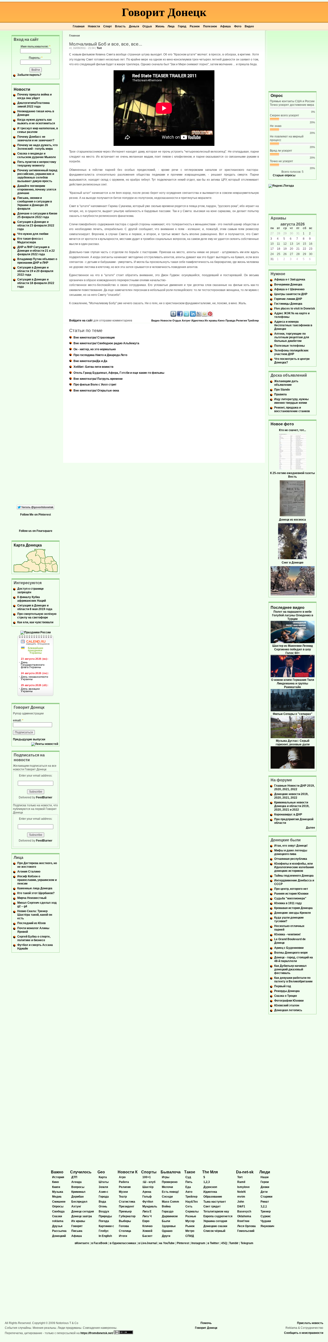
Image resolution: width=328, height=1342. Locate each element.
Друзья (57, 1226)
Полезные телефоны (289, 345)
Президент (126, 1206)
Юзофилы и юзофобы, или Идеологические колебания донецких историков (294, 867)
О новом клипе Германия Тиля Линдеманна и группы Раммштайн (292, 683)
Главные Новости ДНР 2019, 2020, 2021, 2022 (294, 787)
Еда (188, 1187)
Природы (105, 1216)
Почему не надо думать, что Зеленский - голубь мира (37, 146)
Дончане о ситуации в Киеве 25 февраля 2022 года (37, 215)
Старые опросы (284, 175)
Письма (76, 1231)
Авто (188, 1192)
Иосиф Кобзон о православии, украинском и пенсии (37, 880)
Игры (165, 1177)
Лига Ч (147, 1216)
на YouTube (167, 1243)
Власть (120, 26)
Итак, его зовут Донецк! (291, 845)
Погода (104, 1221)
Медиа (56, 1196)
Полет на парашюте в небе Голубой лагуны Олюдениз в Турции (292, 615)
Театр (123, 1196)
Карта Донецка (28, 545)
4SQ (224, 1243)
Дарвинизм (170, 1216)
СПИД (189, 1236)
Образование (212, 1196)
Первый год (282, 986)
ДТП (74, 1177)
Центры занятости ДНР (290, 294)
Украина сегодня (215, 1221)
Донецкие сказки (215, 1226)
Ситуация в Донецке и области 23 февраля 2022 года (35, 225)
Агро (122, 1177)
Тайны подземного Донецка (294, 875)
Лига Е (147, 1211)
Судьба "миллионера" (290, 898)
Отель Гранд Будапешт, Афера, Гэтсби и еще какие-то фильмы (118, 372)
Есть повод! (170, 1192)
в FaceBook (99, 1243)
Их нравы (211, 320)
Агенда (76, 1182)
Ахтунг (186, 320)
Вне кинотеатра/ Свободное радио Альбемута (106, 343)
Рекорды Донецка (287, 991)
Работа (124, 1182)
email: (18, 720)
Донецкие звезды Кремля (292, 912)
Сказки (57, 1216)
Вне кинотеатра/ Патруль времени (97, 378)
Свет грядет (212, 1206)
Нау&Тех (191, 1201)
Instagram (198, 1243)
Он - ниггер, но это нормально (94, 349)
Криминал (78, 1192)
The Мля (210, 1172)
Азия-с (103, 1192)
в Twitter (213, 1243)
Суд (188, 1177)
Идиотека (197, 320)
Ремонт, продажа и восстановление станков (292, 409)
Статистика (127, 1201)
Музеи (123, 1192)
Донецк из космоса (292, 519)
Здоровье (169, 1226)
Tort (99, 48)
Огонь (103, 1206)
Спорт (107, 26)
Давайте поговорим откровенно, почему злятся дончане (36, 189)
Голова (124, 1226)
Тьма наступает (214, 1201)
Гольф (147, 1196)
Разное (195, 26)
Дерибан (77, 1196)
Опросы (57, 1206)
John (240, 1201)
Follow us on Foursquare (35, 531)
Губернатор (127, 1216)
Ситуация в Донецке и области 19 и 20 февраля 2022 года (35, 271)
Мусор (189, 1221)
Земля (103, 1187)
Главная (79, 26)
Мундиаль (149, 1206)
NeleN (241, 1192)
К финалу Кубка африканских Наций (31, 598)
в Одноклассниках (123, 1243)
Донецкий (59, 1236)
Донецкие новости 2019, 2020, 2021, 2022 (291, 795)
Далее (310, 827)
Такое (189, 1172)
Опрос (277, 96)
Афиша (225, 26)
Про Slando (282, 389)
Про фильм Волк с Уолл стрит (94, 384)
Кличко (147, 1226)
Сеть (188, 1206)
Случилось (80, 1172)
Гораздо (167, 1211)
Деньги (134, 26)
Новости (94, 26)
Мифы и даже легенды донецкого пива (290, 852)
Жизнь (159, 26)
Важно (57, 1172)
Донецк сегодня (82, 1211)
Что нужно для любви (32, 234)
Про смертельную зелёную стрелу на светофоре (36, 615)
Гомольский (245, 1231)
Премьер (125, 1211)
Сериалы (192, 1211)
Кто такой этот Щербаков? (36, 893)
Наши (264, 1177)
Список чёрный (214, 1231)
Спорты (149, 1172)
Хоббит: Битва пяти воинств (93, 366)
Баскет (147, 1236)
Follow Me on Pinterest (35, 514)
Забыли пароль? (29, 75)
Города (104, 1196)
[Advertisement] (292, 60)
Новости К (128, 1172)
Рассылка (59, 1231)
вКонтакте (82, 1243)
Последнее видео (287, 608)
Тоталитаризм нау (216, 1211)
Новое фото (282, 424)
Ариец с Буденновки (289, 948)
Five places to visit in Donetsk (294, 308)
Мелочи (167, 1187)
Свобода (58, 1211)
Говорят (77, 1226)
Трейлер (253, 320)
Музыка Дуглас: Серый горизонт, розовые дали (293, 742)
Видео (249, 26)
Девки (265, 1187)
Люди (264, 1172)
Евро (145, 1221)
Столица (125, 1231)
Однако (167, 1231)
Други (166, 1236)
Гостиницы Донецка (288, 303)
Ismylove (243, 1187)
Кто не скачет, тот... (292, 430)
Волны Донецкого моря (291, 952)
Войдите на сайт (81, 320)
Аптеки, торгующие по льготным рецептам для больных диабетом (291, 337)
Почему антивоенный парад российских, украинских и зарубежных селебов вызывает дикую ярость (37, 176)
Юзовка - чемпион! (287, 934)
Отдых (147, 26)
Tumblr (233, 1243)
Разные (190, 1216)
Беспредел (79, 1201)
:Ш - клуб (148, 1182)
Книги (56, 1187)
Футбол (147, 1201)
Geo (101, 1172)
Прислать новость (310, 1323)
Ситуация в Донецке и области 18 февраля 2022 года (35, 283)
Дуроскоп (210, 1187)
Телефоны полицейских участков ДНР (291, 352)
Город (182, 26)
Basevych (244, 1211)
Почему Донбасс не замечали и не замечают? (35, 138)
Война (166, 1206)
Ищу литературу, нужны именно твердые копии (291, 401)
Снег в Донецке (293, 562)
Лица (171, 26)
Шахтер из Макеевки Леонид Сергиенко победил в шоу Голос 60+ (292, 649)
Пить (188, 1182)
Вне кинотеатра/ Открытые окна (96, 390)
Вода (102, 1201)
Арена (146, 1192)
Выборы (125, 1221)
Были (166, 1221)
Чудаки (266, 1221)
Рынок (189, 1226)
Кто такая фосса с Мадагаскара (30, 240)
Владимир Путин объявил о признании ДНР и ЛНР (37, 260)
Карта (103, 1177)
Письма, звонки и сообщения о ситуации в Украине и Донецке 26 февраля (34, 203)
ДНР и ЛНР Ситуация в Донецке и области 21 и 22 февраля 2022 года (36, 250)
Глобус (104, 1231)
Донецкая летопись (288, 1010)
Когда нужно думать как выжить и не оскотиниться (36, 121)
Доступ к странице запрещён (30, 590)
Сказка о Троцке (285, 996)
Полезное (210, 26)
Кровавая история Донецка (293, 908)
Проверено (169, 1182)
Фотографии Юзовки (289, 1000)
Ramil (241, 1182)
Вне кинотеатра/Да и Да (90, 361)
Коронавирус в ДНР (288, 814)
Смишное (59, 1201)
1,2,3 (206, 1182)
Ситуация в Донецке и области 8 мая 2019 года (34, 607)
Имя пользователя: (35, 46)
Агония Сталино (28, 871)
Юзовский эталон (286, 1005)
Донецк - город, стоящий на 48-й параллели (293, 959)
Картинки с (106, 1226)
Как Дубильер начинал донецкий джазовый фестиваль (290, 969)
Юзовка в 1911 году (288, 903)
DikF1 (241, 1206)
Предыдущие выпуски (29, 739)
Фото (237, 26)
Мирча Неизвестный (31, 898)
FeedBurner (44, 797)
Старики (266, 1196)
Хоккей (147, 1231)
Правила (280, 394)
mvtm (241, 1196)
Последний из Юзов (31, 923)
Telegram (247, 1243)
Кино (221, 320)
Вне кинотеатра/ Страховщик (94, 337)
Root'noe (243, 1221)
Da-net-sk (245, 1172)
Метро (189, 1231)
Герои (265, 1182)
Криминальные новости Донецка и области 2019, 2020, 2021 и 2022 (291, 806)
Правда (230, 320)
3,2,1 (264, 1206)
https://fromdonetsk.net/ (96, 1333)
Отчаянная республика (290, 859)
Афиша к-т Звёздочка (289, 279)
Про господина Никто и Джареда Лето (100, 355)
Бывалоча (171, 1172)
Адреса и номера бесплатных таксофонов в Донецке (293, 325)
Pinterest (183, 1243)
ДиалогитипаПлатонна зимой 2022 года (33, 104)
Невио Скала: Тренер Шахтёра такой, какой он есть (34, 914)
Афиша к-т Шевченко (289, 289)
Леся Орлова (246, 1226)
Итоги (123, 1236)
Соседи (167, 1196)
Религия (241, 320)
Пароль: (36, 57)
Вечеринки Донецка (288, 284)
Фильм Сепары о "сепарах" (292, 714)
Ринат (265, 1201)
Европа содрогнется (217, 1216)
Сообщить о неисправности (303, 1333)
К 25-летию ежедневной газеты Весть (292, 474)
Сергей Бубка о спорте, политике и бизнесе (33, 938)
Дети (264, 1192)
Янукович (267, 1226)
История (58, 1177)
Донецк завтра (81, 1216)
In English (105, 1236)
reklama (57, 1221)
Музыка (57, 1192)
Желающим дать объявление (286, 383)
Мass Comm (170, 1201)
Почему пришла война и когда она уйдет (34, 96)
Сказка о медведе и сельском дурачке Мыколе (36, 155)
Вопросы (77, 1187)
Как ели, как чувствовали (35, 622)
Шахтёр (147, 1187)
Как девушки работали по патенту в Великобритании (293, 979)
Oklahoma (244, 1216)
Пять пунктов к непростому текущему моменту (36, 163)
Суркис (266, 1216)
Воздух (104, 1211)
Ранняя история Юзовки (291, 893)
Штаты (104, 1182)
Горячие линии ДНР (288, 299)
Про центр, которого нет (291, 889)
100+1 (146, 1177)
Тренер (266, 1211)
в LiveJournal (147, 1243)
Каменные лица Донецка (34, 888)
